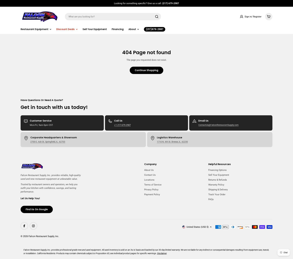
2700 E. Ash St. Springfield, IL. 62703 (47, 141)
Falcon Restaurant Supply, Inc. (44, 236)
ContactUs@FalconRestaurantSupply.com (218, 125)
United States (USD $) (197, 227)
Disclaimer (162, 253)
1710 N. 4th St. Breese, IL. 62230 (172, 141)
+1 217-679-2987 (122, 125)
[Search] (157, 16)
